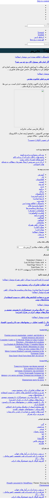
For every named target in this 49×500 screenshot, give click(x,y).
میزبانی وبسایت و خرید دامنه (32, 155)
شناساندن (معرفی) (36, 210)
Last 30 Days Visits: (32, 262)
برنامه (41, 189)
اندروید (41, 184)
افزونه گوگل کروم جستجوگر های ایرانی (27, 461)
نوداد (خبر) (39, 230)
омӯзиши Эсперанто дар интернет (29, 371)
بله (43, 436)
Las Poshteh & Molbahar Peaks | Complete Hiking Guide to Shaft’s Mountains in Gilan (24, 345)
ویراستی (40, 427)
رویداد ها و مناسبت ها (35, 208)
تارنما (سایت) (38, 198)
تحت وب (40, 201)
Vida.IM (40, 438)
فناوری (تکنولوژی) (36, 213)
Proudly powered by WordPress (19, 483)
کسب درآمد (39, 215)
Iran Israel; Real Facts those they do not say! (26, 356)
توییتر (42, 429)
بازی (42, 187)
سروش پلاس (38, 441)
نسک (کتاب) (39, 227)
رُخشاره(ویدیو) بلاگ (36, 206)
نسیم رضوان (38, 431)
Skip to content (43, 1)
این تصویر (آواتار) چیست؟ (38, 140)
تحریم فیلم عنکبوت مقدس (38, 79)
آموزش (41, 175)
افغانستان (40, 179)
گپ (42, 424)
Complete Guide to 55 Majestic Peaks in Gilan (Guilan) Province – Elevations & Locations (22, 341)
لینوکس (41, 220)
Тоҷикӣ (41, 32)
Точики (41, 361)
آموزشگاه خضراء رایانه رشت (32, 159)
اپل (42, 177)
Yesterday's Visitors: (34, 260)
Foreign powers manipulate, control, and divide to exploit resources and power (24, 336)
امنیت (41, 182)
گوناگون (40, 218)
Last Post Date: (37, 270)
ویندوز (41, 237)
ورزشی (41, 234)
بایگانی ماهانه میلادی (40, 247)
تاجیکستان (39, 194)
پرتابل (41, 191)
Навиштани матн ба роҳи (33, 380)
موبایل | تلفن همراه (36, 225)
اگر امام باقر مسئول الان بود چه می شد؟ (32, 62)
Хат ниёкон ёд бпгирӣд (34, 368)
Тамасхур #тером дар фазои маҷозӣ (29, 366)
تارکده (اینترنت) (37, 196)
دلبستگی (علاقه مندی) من (38, 57)
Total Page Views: (34, 265)
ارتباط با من (39, 37)
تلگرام (41, 443)
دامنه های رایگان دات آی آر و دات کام (28, 157)
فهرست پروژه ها (37, 39)
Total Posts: (36, 267)
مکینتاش (40, 222)
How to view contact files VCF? (31, 349)
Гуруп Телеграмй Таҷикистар (31, 373)
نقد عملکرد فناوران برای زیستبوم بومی (33, 285)
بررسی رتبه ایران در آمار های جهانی (29, 454)
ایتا (43, 434)
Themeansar (44, 485)
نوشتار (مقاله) (21, 57)
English (41, 35)
